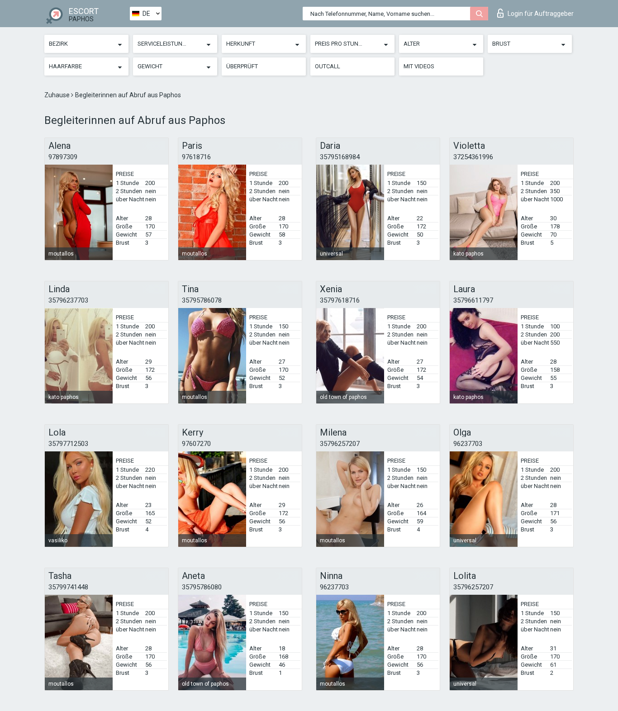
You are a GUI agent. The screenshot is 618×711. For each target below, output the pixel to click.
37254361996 (473, 157)
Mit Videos (419, 66)
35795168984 (340, 157)
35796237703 (68, 300)
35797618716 (340, 300)
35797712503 (68, 444)
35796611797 (473, 300)
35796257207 (340, 444)
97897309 (62, 157)
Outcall (327, 66)
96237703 (467, 444)
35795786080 (202, 587)
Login (541, 13)
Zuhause (57, 95)
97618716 (196, 157)
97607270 (196, 444)
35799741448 (68, 587)
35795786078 (202, 300)
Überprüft (242, 66)
